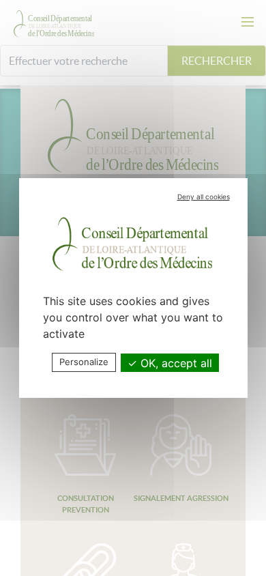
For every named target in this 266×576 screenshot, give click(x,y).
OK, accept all (174, 363)
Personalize (83, 361)
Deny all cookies (203, 196)
